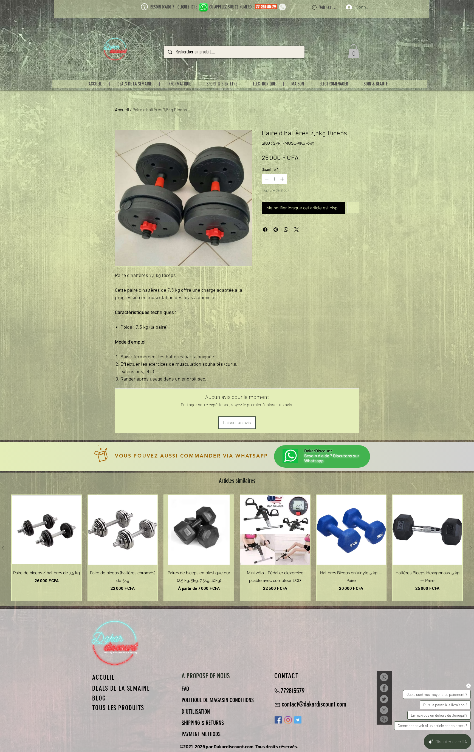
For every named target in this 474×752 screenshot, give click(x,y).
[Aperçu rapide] (46, 530)
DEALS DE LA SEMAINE (121, 688)
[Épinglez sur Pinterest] (275, 229)
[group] (237, 548)
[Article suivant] (470, 548)
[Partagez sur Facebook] (265, 229)
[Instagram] (288, 720)
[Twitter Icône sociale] (297, 720)
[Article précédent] (3, 548)
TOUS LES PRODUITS (118, 708)
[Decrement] (266, 179)
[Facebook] (384, 688)
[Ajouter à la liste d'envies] (353, 207)
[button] (354, 51)
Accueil (122, 109)
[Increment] (282, 179)
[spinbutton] (274, 179)
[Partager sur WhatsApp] (286, 229)
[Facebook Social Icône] (278, 720)
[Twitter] (384, 699)
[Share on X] (296, 229)
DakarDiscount (318, 450)
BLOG (99, 698)
